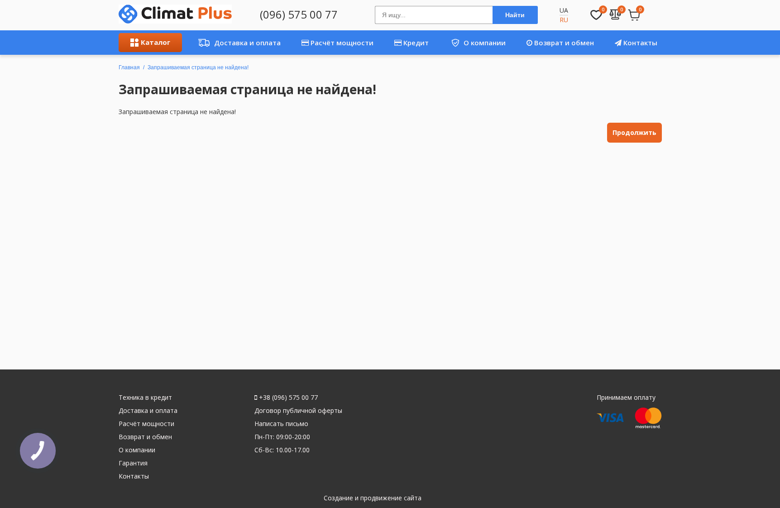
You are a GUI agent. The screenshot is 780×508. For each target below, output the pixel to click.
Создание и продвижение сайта (372, 498)
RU (564, 19)
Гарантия (133, 463)
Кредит (415, 42)
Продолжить (634, 132)
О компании (475, 42)
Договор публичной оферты (298, 410)
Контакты (639, 42)
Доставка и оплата (237, 42)
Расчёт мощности (341, 42)
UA (564, 10)
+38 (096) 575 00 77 (287, 397)
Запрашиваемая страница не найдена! (198, 67)
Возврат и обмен (563, 42)
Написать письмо (281, 423)
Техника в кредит (145, 397)
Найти (515, 15)
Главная (129, 67)
